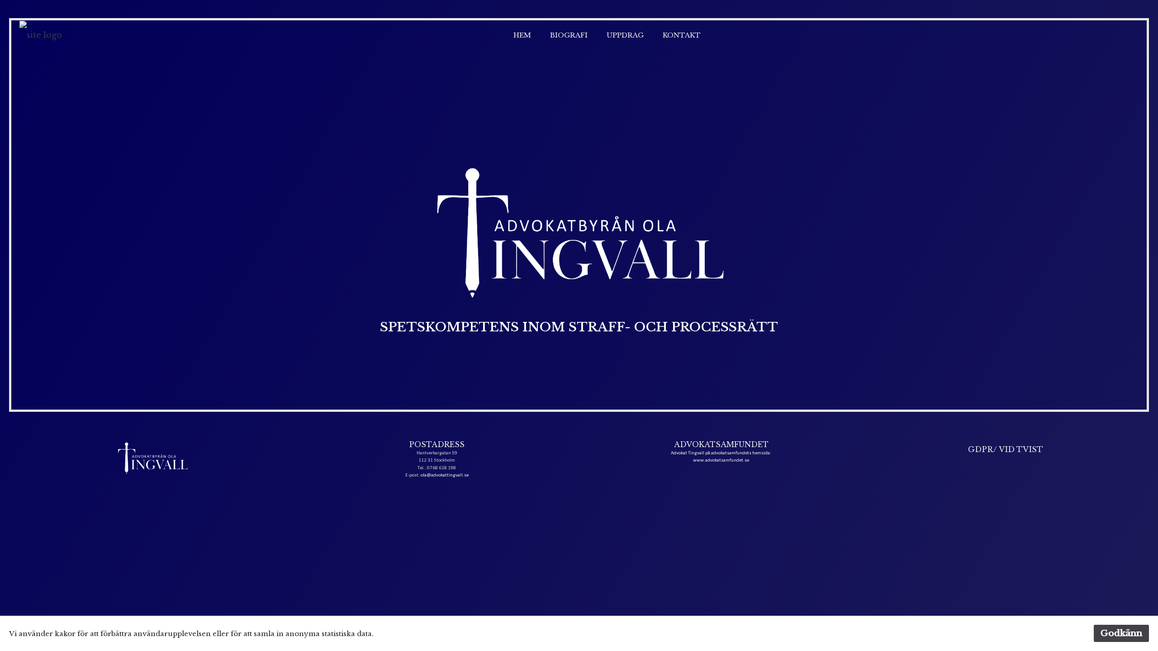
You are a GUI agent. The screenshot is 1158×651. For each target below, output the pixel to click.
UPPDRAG (625, 35)
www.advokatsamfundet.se (721, 460)
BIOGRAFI (569, 35)
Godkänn (1121, 633)
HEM (522, 35)
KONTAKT (682, 35)
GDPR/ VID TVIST (1005, 449)
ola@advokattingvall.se (445, 475)
